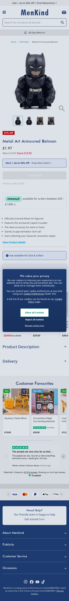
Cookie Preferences (34, 293)
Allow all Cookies (34, 312)
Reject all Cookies (34, 319)
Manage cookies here (34, 326)
